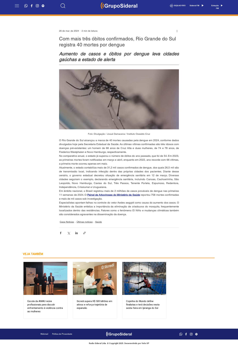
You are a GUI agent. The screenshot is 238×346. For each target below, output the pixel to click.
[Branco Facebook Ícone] (32, 6)
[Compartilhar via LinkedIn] (76, 233)
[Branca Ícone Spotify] (43, 6)
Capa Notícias (67, 222)
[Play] (202, 5)
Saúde (98, 222)
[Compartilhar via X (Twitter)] (68, 233)
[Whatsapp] (26, 6)
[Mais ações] (177, 31)
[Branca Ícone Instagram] (37, 6)
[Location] (63, 5)
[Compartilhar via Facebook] (60, 233)
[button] (17, 5)
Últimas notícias (85, 222)
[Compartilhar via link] (84, 233)
